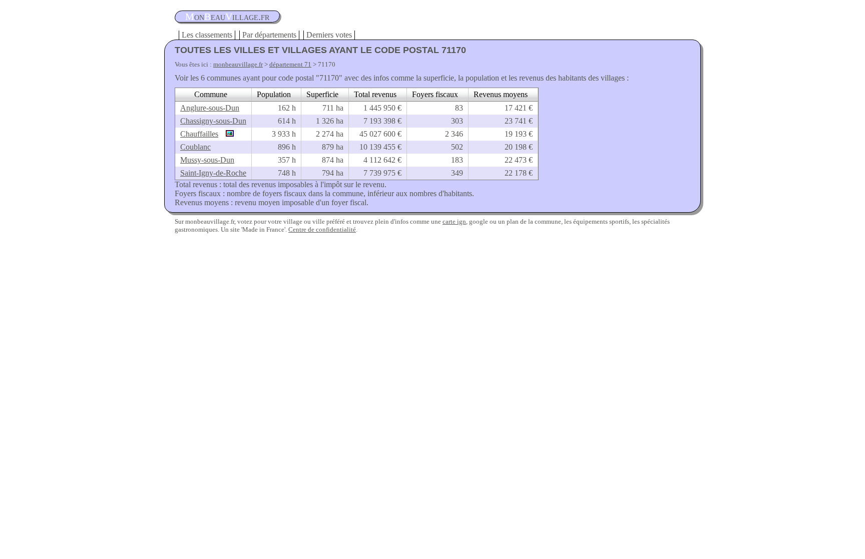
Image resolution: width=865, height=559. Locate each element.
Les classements (207, 35)
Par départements (269, 35)
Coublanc (195, 147)
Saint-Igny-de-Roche (213, 173)
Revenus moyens (501, 94)
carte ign (454, 221)
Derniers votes (329, 35)
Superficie (322, 94)
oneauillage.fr (227, 16)
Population (274, 94)
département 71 (290, 64)
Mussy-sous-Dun (207, 160)
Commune (210, 94)
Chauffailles (199, 134)
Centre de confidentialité (322, 229)
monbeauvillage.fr (238, 64)
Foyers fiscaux (435, 94)
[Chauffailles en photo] (227, 134)
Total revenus (375, 94)
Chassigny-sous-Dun (213, 121)
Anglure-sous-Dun (209, 108)
